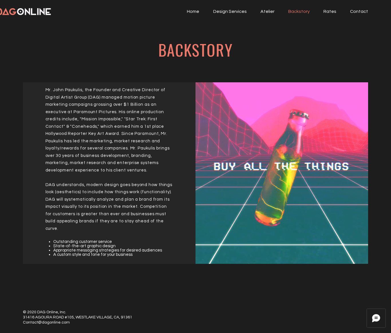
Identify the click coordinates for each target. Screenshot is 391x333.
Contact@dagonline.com (46, 322)
